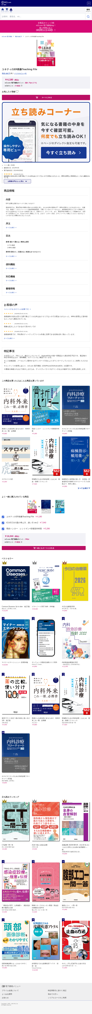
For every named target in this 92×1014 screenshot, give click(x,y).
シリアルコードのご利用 (57, 998)
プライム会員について (10, 990)
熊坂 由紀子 (18, 36)
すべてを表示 (83, 488)
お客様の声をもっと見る (16, 181)
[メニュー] (89, 3)
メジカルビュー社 (20, 73)
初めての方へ (53, 994)
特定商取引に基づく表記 (57, 990)
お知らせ (5, 998)
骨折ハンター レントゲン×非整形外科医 (24, 529)
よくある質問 (7, 994)
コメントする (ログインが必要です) (16, 309)
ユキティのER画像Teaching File (20, 517)
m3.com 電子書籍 (7, 36)
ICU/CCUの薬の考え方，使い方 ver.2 (22, 523)
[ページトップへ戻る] (88, 1010)
